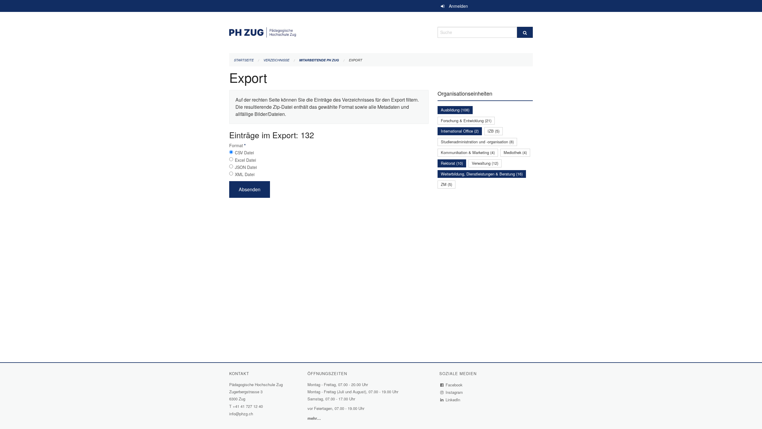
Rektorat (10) (452, 163)
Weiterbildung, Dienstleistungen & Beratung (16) (482, 174)
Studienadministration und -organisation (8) (477, 141)
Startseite (244, 60)
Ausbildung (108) (455, 110)
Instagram (454, 392)
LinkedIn (453, 399)
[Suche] (525, 32)
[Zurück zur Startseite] (329, 31)
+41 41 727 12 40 (248, 406)
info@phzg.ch (241, 413)
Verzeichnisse (276, 60)
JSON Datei (246, 167)
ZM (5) (446, 184)
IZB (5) (493, 131)
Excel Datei (245, 160)
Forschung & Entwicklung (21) (466, 120)
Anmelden (458, 6)
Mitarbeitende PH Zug (319, 60)
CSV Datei (244, 153)
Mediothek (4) (515, 152)
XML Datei (244, 174)
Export (355, 60)
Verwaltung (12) (485, 163)
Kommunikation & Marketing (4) (468, 152)
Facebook (454, 385)
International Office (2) (460, 131)
